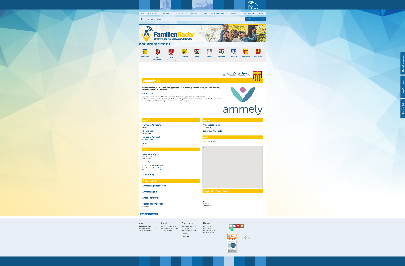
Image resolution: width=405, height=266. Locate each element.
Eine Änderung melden (403, 63)
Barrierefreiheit (208, 232)
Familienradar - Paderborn (154, 19)
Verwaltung (195, 13)
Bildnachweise (208, 230)
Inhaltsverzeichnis (188, 230)
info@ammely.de (156, 168)
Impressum (207, 226)
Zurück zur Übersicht (149, 214)
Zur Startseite (141, 19)
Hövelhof (221, 56)
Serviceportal (168, 13)
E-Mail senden (168, 230)
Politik (204, 13)
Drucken (185, 228)
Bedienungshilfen (188, 226)
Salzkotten (258, 56)
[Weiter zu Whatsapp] (246, 229)
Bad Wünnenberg (171, 59)
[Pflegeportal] (202, 33)
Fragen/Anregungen (403, 87)
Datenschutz (207, 228)
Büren (197, 56)
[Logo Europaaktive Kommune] (246, 237)
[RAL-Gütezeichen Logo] (232, 243)
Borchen (185, 56)
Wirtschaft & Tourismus (219, 13)
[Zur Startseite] (255, 5)
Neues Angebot (403, 108)
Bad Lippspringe (157, 58)
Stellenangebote (248, 13)
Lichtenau (233, 56)
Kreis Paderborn (153, 13)
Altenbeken (145, 56)
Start (142, 13)
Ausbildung (235, 13)
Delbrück (209, 56)
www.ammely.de (150, 139)
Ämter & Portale (181, 13)
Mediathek (185, 234)
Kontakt (260, 13)
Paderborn (246, 56)
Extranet (185, 237)
